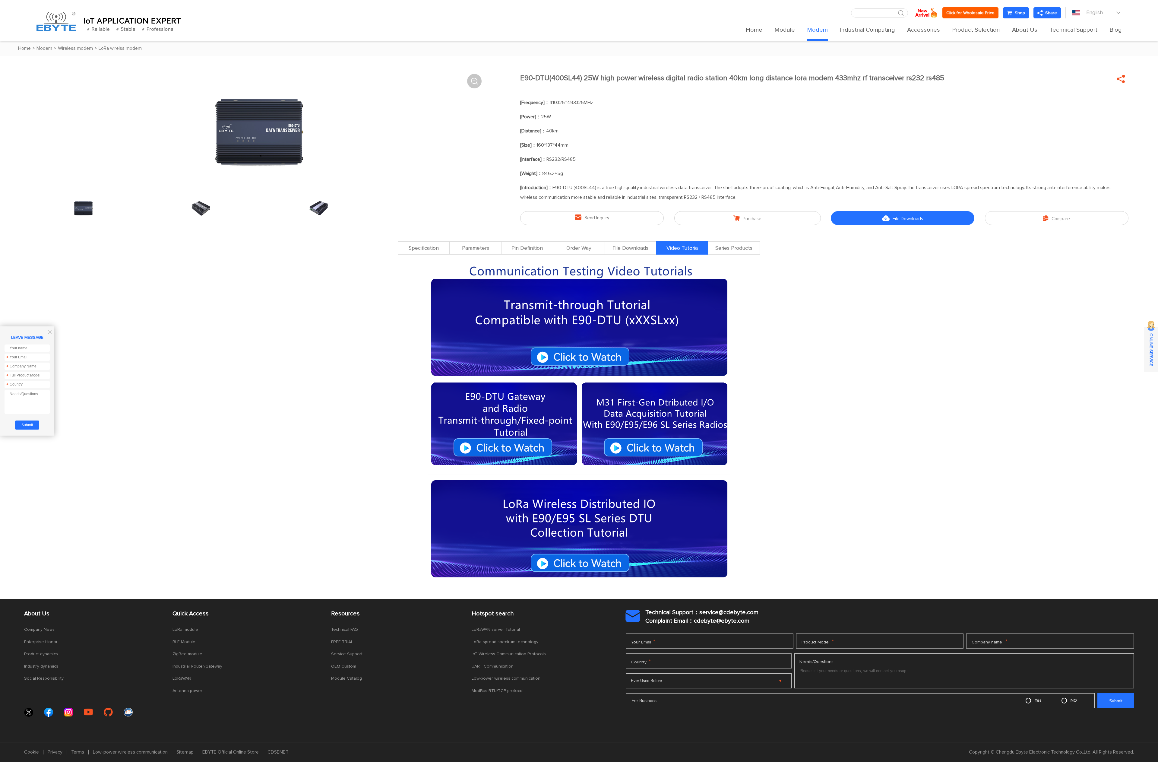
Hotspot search (493, 614)
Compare (1056, 218)
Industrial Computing (867, 30)
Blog (1115, 30)
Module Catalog (346, 678)
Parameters (475, 248)
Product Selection (976, 30)
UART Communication (493, 666)
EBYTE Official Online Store (230, 752)
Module (784, 30)
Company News (39, 629)
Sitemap (185, 752)
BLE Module (183, 642)
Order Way (578, 248)
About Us (1024, 30)
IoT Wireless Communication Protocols (509, 654)
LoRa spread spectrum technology (505, 642)
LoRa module (185, 629)
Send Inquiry (592, 217)
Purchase (747, 218)
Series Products (733, 248)
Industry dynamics (41, 666)
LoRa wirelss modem (120, 48)
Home (754, 30)
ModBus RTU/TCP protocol (498, 691)
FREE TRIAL (342, 642)
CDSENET (278, 752)
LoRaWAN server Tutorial (496, 629)
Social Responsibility (44, 678)
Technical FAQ (344, 629)
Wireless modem (75, 48)
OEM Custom (343, 666)
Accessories (923, 30)
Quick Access (190, 614)
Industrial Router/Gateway (197, 666)
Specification (424, 248)
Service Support (346, 654)
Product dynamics (41, 654)
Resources (345, 614)
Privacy (55, 752)
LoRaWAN (181, 678)
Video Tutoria (682, 248)
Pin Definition (527, 248)
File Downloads (902, 218)
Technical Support (1073, 30)
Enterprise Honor (41, 642)
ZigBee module (187, 654)
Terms (77, 752)
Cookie (31, 752)
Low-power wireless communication (506, 678)
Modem (817, 30)
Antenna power (187, 691)
